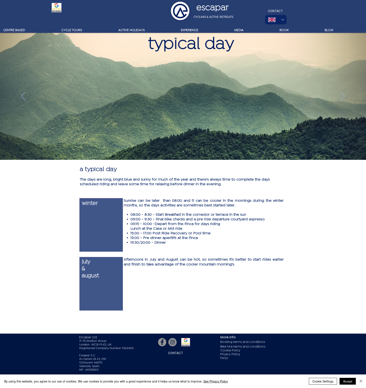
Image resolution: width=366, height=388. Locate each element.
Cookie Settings (322, 381)
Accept (347, 381)
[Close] (360, 381)
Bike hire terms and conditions (242, 346)
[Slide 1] (183, 151)
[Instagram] (172, 342)
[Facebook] (162, 342)
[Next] (343, 96)
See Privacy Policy (215, 381)
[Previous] (23, 96)
